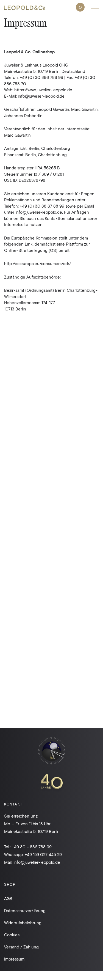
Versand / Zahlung (21, 946)
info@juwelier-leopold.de (36, 862)
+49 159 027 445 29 (43, 854)
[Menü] (95, 7)
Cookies (12, 934)
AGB (8, 898)
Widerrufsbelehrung (22, 922)
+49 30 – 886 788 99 (32, 846)
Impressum (14, 958)
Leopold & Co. (24, 8)
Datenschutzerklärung (25, 910)
